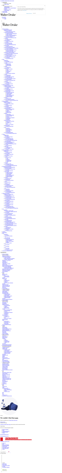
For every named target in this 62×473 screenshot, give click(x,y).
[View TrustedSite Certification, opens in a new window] (4, 470)
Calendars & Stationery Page (8, 85)
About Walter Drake (5, 448)
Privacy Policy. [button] (25, 10)
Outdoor (3, 432)
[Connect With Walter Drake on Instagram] (8, 452)
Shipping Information (5, 444)
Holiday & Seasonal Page (8, 150)
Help (3, 5)
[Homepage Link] (8, 15)
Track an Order (6, 10)
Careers (3, 449)
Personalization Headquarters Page (9, 167)
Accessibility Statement (4, 0)
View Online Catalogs (5, 447)
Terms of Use (4, 463)
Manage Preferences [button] (29, 13)
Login (5, 18)
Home (3, 430)
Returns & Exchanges (7, 9)
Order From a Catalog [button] (7, 3)
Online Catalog (6, 4)
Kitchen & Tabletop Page (8, 29)
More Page (6, 234)
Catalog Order (5, 2)
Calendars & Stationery (5, 431)
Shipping (5, 8)
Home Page (6, 60)
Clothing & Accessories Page (8, 194)
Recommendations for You (4, 434)
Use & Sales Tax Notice (6, 465)
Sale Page (5, 209)
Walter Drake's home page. (13, 420)
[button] (34, 13)
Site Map (3, 466)
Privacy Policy (4, 464)
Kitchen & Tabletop (5, 429)
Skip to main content (11, 0)
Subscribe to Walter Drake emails (5, 424)
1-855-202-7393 (4, 12)
